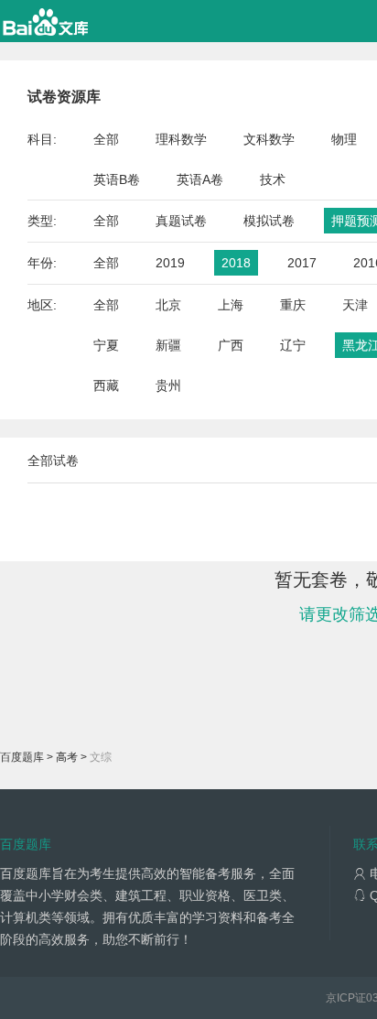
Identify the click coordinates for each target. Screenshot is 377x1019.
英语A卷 (200, 179)
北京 (168, 305)
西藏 (106, 385)
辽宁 (293, 345)
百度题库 (22, 757)
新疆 (168, 345)
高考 (67, 757)
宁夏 (106, 345)
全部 (106, 139)
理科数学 (181, 139)
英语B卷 (116, 179)
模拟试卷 (269, 220)
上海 (230, 305)
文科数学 (269, 139)
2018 (236, 262)
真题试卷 (181, 220)
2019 (170, 262)
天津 (355, 305)
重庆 (293, 305)
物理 (344, 139)
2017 (302, 262)
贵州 (168, 385)
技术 (272, 179)
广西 (230, 345)
